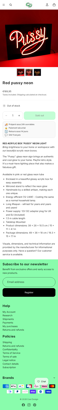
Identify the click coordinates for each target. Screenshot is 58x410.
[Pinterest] (35, 405)
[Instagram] (29, 405)
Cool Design (32, 399)
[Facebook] (23, 405)
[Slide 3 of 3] (37, 72)
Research (7, 315)
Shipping (7, 342)
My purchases (10, 326)
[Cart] (54, 4)
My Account (9, 311)
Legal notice (9, 360)
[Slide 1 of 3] (20, 72)
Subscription (9, 367)
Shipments (8, 319)
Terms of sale (10, 356)
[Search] (10, 4)
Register (29, 292)
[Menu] (3, 4)
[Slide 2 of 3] (29, 72)
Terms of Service (11, 353)
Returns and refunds (13, 329)
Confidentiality (10, 349)
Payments (8, 322)
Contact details (11, 363)
